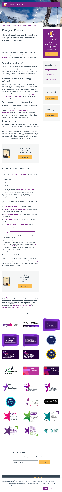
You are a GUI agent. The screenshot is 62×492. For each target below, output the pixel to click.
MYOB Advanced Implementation (18, 174)
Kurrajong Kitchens (7, 54)
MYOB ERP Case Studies (19, 25)
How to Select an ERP (50, 79)
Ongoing (11, 214)
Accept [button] (45, 488)
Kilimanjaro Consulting (8, 297)
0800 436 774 (15, 307)
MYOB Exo (13, 246)
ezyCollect (19, 96)
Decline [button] (51, 488)
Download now (25, 157)
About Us (9, 25)
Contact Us (51, 54)
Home (3, 25)
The (9, 219)
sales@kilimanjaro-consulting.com (22, 305)
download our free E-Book (31, 262)
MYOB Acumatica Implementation (25, 46)
